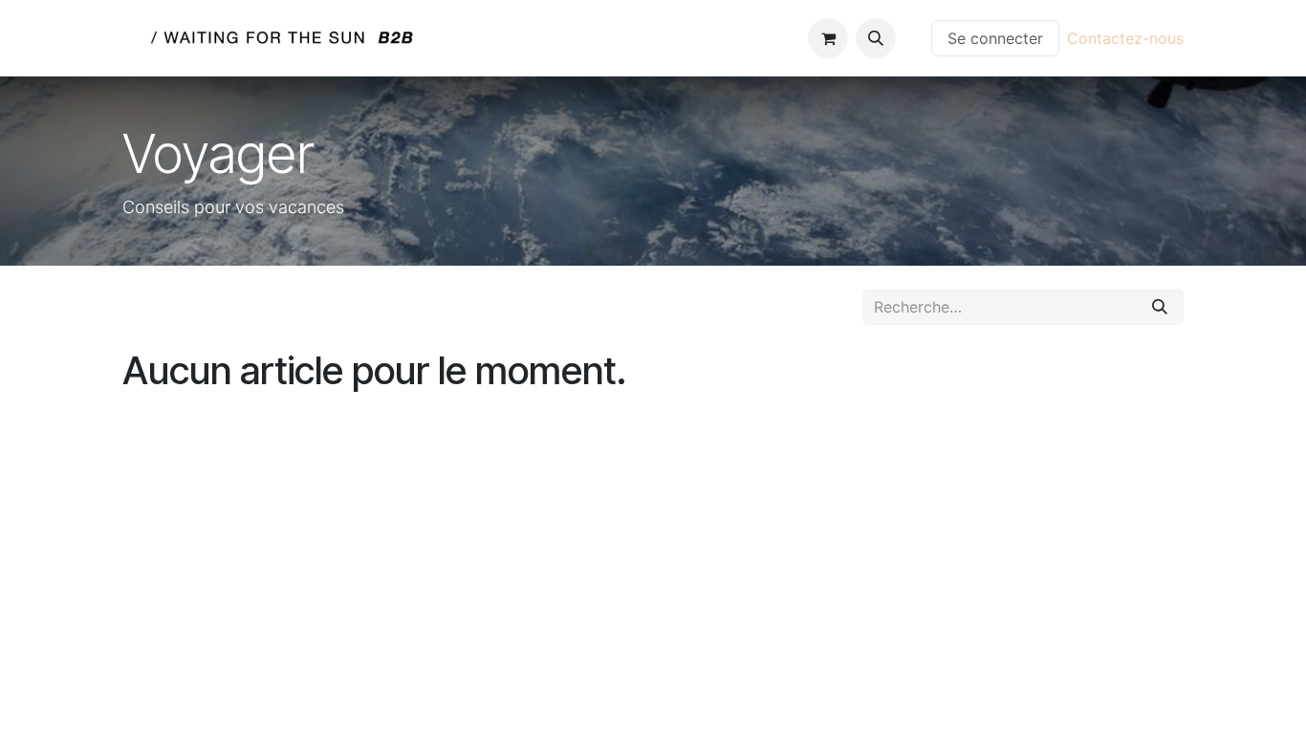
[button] (876, 38)
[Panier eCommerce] (828, 38)
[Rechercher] (1160, 307)
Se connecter (995, 38)
